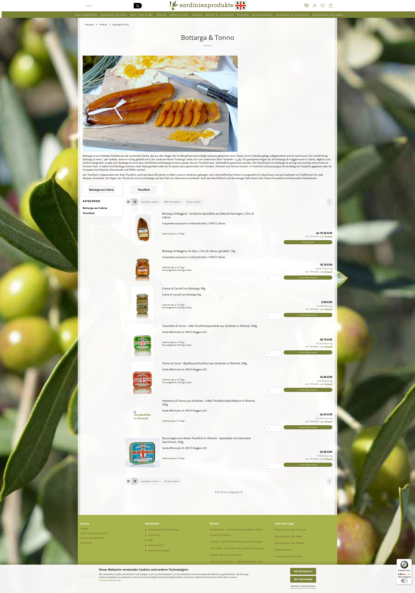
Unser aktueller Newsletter (288, 556)
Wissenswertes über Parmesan (290, 529)
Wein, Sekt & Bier (141, 15)
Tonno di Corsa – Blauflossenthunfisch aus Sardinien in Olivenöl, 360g (204, 363)
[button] (306, 5)
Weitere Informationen (303, 586)
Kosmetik (243, 15)
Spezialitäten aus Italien (327, 15)
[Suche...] (138, 5)
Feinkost (197, 15)
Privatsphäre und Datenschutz (163, 529)
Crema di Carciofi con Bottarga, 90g (183, 288)
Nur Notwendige (303, 579)
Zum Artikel (308, 242)
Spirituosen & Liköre (114, 15)
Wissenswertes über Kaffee (288, 536)
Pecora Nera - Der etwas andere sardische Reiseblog (236, 548)
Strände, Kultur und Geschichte (226, 554)
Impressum (154, 534)
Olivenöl (161, 15)
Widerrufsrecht (155, 545)
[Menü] (410, 561)
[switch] (404, 581)
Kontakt (84, 528)
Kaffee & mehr (179, 15)
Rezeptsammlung (283, 549)
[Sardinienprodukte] (207, 5)
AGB (150, 540)
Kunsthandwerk (262, 15)
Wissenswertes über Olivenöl (289, 543)
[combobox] (150, 202)
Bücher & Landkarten (220, 15)
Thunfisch (89, 213)
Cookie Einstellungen (159, 550)
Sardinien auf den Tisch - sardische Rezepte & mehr (236, 561)
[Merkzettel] (323, 5)
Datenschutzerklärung (109, 580)
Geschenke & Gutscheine (292, 15)
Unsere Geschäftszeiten (92, 538)
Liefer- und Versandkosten (93, 533)
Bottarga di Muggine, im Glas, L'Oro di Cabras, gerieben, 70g (198, 251)
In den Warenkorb (308, 277)
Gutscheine (86, 542)
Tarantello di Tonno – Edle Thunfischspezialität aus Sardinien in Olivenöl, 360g (209, 326)
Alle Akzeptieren (303, 571)
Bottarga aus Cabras (95, 208)
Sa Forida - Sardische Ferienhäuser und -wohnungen (236, 541)
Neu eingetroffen (86, 15)
